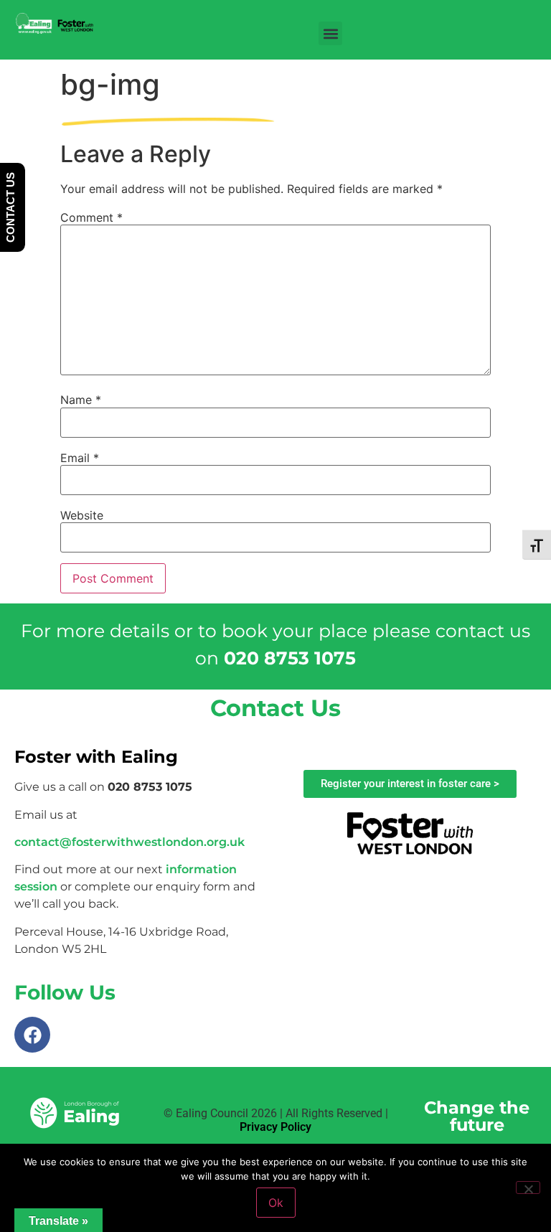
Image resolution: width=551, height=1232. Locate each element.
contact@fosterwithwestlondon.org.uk (129, 842)
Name (80, 399)
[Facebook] (32, 1035)
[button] (330, 33)
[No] (528, 1187)
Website (81, 515)
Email (79, 458)
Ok (275, 1202)
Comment (91, 217)
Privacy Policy (275, 1127)
